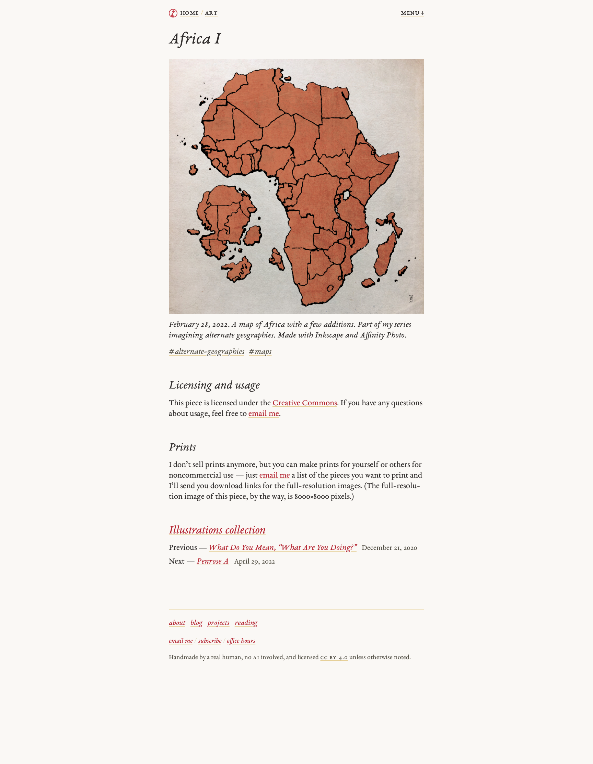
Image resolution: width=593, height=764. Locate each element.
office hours (241, 641)
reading (246, 623)
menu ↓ (412, 13)
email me (263, 414)
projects (219, 623)
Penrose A (213, 561)
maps (260, 352)
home (189, 13)
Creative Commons (304, 403)
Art (211, 13)
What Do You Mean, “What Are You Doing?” (283, 548)
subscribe (209, 641)
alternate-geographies (206, 352)
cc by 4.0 (334, 657)
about (177, 623)
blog (196, 623)
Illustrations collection (217, 531)
